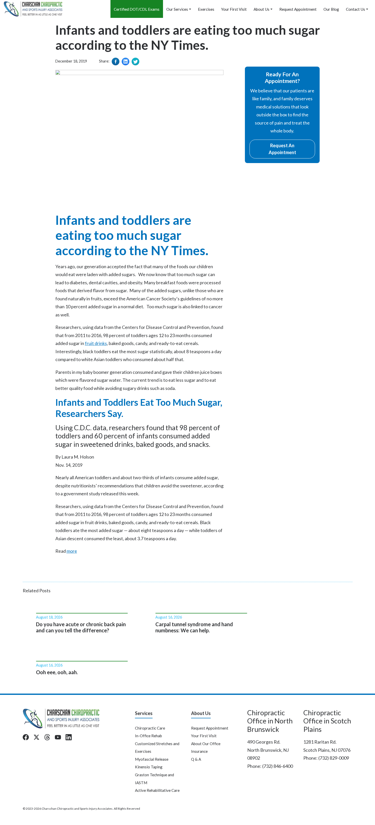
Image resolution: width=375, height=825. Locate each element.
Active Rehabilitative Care (157, 790)
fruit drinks (96, 343)
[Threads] (47, 737)
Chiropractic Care (150, 728)
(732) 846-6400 (277, 766)
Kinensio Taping (148, 767)
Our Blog (331, 9)
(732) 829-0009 (333, 758)
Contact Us (355, 9)
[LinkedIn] (69, 737)
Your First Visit (234, 9)
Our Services (177, 9)
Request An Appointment (282, 149)
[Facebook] (26, 737)
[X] (36, 737)
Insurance (199, 751)
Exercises (206, 9)
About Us (261, 9)
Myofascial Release (151, 759)
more (72, 551)
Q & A (196, 759)
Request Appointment (298, 9)
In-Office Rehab (148, 735)
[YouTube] (58, 737)
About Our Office (205, 743)
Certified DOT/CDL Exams (136, 9)
